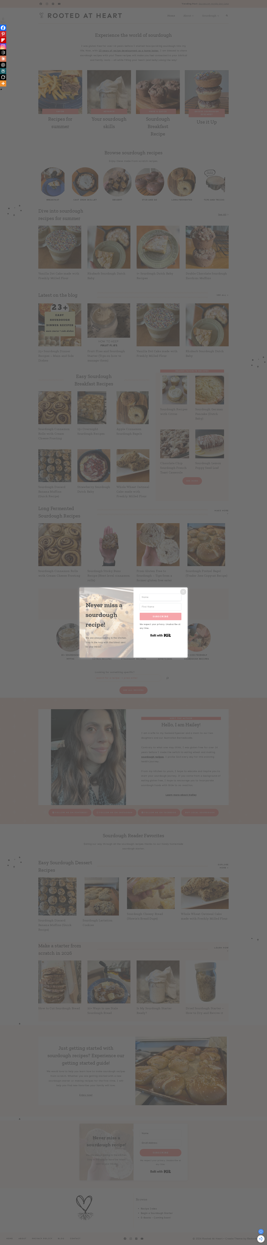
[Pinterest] (3, 34)
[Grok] (3, 77)
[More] (3, 83)
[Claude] (3, 59)
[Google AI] (3, 52)
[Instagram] (3, 46)
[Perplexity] (3, 71)
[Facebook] (3, 28)
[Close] (183, 592)
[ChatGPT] (3, 65)
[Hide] (1, 89)
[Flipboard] (3, 40)
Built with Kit (160, 635)
